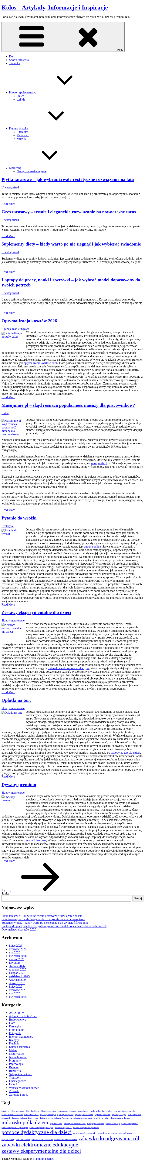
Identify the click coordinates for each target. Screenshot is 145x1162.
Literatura (22, 131)
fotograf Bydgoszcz (10, 1118)
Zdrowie (14, 1091)
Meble (13, 1050)
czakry (109, 1111)
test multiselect (125, 1133)
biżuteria (5, 1111)
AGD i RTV (16, 1012)
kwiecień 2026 (18, 955)
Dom (12, 56)
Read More (8, 203)
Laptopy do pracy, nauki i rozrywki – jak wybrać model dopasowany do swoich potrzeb (54, 926)
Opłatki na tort (16, 700)
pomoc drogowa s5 (63, 1128)
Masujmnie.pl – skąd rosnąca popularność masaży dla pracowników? (68, 405)
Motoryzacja (16, 1053)
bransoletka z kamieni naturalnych (73, 1111)
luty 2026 (14, 962)
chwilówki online (97, 1111)
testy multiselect (23, 1139)
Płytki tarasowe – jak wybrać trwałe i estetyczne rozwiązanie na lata (68, 179)
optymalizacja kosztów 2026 (41, 363)
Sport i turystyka (19, 59)
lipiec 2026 (15, 945)
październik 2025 (19, 976)
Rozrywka (15, 1070)
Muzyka (21, 138)
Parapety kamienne (95, 1124)
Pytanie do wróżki (19, 517)
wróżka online (92, 546)
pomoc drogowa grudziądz (41, 1128)
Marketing (15, 167)
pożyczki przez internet (107, 1133)
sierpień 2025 (17, 983)
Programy (15, 1060)
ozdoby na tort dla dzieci (125, 752)
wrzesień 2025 (17, 979)
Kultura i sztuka (18, 128)
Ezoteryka (8, 526)
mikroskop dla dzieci (25, 1122)
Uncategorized (10, 187)
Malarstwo (23, 135)
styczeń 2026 (17, 966)
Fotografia (15, 1033)
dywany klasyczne (35, 840)
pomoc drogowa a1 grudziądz (15, 1128)
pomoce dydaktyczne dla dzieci (37, 1132)
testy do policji (8, 1139)
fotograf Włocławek (63, 1118)
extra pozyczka (134, 1114)
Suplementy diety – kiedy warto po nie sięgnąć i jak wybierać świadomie (71, 244)
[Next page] (40, 890)
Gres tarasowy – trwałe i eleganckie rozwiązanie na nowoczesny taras (69, 211)
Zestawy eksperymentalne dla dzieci (36, 612)
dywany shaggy (119, 1114)
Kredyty (14, 1040)
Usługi (5, 413)
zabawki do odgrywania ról (109, 1138)
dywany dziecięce (48, 1114)
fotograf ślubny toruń (82, 1118)
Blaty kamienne (17, 1111)
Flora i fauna (16, 1029)
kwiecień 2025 (18, 996)
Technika (14, 63)
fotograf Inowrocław (29, 1118)
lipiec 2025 (15, 986)
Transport (14, 1077)
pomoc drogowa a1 (129, 1124)
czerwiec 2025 (17, 990)
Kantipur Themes (43, 1158)
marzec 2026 (16, 959)
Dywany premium (19, 784)
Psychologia (16, 1063)
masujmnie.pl (99, 463)
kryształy (106, 1118)
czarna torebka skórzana (12, 1114)
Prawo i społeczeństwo (22, 92)
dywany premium (102, 1114)
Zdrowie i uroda (18, 1094)
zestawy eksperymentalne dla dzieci (41, 1151)
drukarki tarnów (31, 1114)
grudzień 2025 (17, 969)
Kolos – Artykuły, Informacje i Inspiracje (55, 7)
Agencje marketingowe (15, 328)
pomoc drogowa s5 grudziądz (86, 1128)
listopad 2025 (17, 972)
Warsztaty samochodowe (24, 1087)
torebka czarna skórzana (42, 1139)
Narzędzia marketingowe (31, 171)
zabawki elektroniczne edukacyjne (68, 668)
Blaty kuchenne (33, 1111)
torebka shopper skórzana (65, 1139)
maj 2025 (14, 993)
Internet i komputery (21, 1036)
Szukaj (6, 893)
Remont (14, 1067)
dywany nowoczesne (84, 1114)
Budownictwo (17, 1019)
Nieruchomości (18, 1057)
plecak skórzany (113, 1124)
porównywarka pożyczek (84, 1133)
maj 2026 (14, 952)
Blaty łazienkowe (48, 1111)
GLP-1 (97, 1118)
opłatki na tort (56, 1124)
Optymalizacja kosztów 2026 (29, 320)
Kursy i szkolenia (19, 1046)
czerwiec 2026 (17, 949)
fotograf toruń (46, 1118)
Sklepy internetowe (13, 620)
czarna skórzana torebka (124, 1111)
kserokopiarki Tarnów (120, 1118)
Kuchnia (14, 1043)
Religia (21, 99)
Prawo (20, 95)
